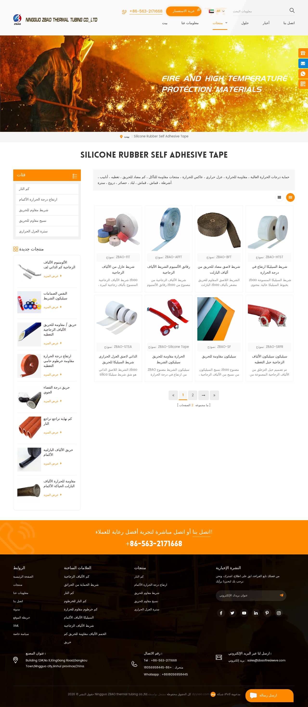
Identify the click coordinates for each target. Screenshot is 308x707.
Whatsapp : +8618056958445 (166, 674)
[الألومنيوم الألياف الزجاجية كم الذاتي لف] (29, 272)
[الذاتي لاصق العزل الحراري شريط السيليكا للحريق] (118, 319)
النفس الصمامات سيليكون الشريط (55, 296)
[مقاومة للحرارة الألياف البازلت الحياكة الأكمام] (29, 491)
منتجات (218, 23)
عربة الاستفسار (184, 11)
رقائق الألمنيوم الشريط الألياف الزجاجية (168, 269)
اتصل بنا (289, 23)
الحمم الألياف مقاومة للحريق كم (85, 634)
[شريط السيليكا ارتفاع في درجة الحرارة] (269, 229)
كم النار (24, 189)
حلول (245, 23)
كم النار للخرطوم (75, 601)
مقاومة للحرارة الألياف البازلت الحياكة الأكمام (60, 484)
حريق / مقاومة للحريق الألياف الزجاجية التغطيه (60, 330)
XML (16, 626)
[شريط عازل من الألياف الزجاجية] (118, 229)
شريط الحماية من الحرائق (81, 584)
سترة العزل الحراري (33, 231)
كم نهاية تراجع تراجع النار (58, 421)
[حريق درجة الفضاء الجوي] (29, 397)
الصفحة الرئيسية (23, 576)
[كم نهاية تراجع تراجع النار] (29, 428)
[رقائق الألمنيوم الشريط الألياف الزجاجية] (168, 229)
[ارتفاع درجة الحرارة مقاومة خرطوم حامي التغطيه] (29, 366)
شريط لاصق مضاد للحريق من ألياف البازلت (219, 269)
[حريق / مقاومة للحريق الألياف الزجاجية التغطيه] (29, 334)
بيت (164, 23)
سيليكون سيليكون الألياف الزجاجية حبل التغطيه (269, 359)
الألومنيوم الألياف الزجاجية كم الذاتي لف (59, 265)
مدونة (16, 609)
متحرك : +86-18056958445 (163, 667)
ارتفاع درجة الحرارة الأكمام (38, 199)
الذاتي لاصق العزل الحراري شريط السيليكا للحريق (118, 359)
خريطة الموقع (21, 617)
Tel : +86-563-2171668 (160, 660)
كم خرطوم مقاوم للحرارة (80, 609)
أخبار (266, 23)
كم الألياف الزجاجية (76, 576)
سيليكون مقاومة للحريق (219, 356)
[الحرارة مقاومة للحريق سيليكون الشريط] (168, 319)
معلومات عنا (190, 23)
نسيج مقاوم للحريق (32, 220)
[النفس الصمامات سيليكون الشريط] (29, 303)
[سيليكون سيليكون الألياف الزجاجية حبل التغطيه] (269, 319)
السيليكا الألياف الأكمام (79, 617)
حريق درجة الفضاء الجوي (57, 390)
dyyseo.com (201, 694)
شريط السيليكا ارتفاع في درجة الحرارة (269, 269)
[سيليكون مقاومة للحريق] (219, 319)
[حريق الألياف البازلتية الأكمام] (29, 459)
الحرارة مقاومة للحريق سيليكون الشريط (168, 359)
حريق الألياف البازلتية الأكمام (58, 452)
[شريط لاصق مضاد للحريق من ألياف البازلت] (219, 229)
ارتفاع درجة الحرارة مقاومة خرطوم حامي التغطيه (59, 361)
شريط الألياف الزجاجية (79, 625)
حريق (67, 642)
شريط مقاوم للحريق (33, 210)
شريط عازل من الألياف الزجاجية (118, 269)
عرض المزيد (118, 385)
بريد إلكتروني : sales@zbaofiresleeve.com (256, 660)
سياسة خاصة (21, 634)
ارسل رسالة (268, 695)
